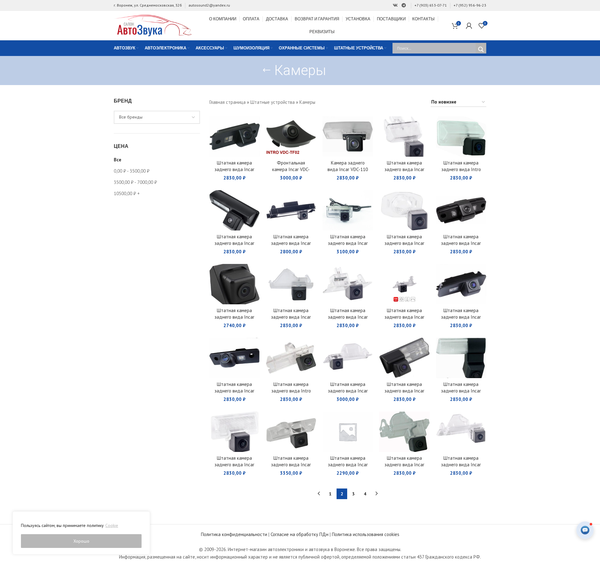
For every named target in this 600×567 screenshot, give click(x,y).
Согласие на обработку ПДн (299, 534)
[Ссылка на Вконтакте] (395, 5)
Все (117, 160)
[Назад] (266, 70)
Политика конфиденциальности (234, 534)
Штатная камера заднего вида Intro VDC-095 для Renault (290, 390)
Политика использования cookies (365, 534)
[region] (81, 532)
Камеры (307, 102)
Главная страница (227, 102)
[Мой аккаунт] (469, 25)
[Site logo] (153, 25)
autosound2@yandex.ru (209, 5)
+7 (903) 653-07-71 (430, 5)
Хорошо (81, 541)
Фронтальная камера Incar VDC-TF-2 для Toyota (291, 169)
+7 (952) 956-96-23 (469, 5)
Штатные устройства (272, 102)
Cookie (111, 525)
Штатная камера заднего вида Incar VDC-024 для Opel (348, 390)
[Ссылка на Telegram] (404, 5)
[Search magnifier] (481, 49)
